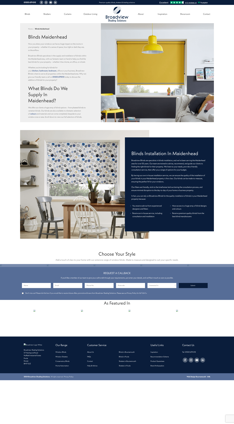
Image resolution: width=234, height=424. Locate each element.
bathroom (43, 70)
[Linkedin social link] (55, 2)
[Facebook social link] (41, 2)
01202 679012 (58, 77)
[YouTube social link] (51, 2)
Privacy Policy (68, 377)
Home (30, 29)
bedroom (52, 70)
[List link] (69, 352)
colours (33, 113)
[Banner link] (23, 265)
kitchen (35, 70)
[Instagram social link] (46, 2)
